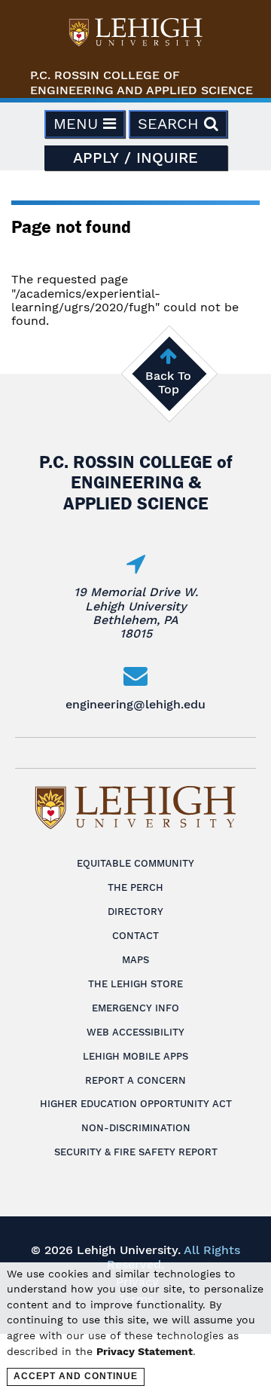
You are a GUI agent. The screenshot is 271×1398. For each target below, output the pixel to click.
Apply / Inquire (135, 157)
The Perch (135, 887)
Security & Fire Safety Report (136, 1152)
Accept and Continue (76, 1376)
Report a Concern (135, 1080)
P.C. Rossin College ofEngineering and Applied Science (141, 82)
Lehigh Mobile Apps (135, 1056)
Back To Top (168, 382)
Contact (135, 935)
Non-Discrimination (135, 1127)
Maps (135, 959)
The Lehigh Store (135, 984)
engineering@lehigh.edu (135, 704)
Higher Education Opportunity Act (136, 1103)
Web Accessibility (135, 1032)
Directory (135, 911)
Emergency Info (135, 1008)
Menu (78, 124)
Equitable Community (135, 863)
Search (171, 124)
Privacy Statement (144, 1351)
